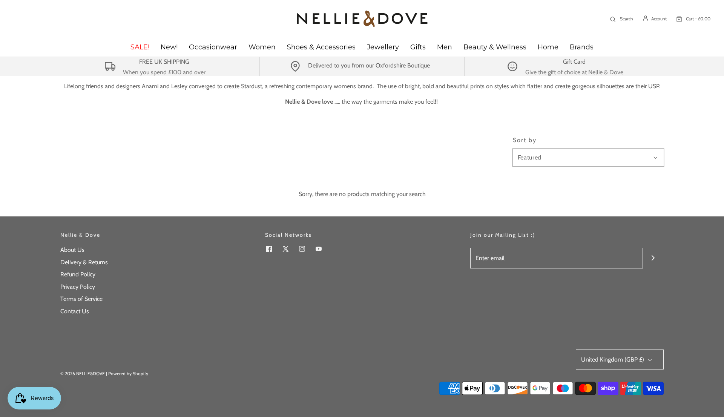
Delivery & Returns (84, 262)
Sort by (525, 140)
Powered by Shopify (128, 373)
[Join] (653, 258)
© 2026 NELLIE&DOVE (82, 373)
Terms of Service (81, 298)
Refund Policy (77, 274)
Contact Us (74, 311)
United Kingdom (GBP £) (613, 359)
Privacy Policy (77, 286)
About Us (72, 249)
